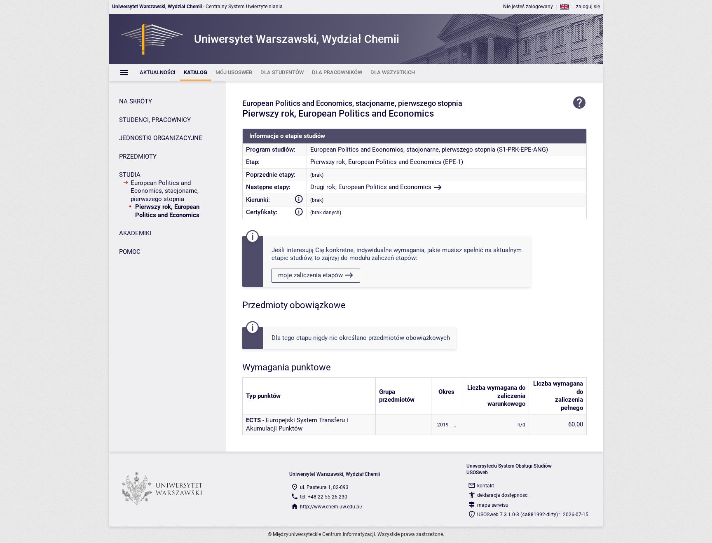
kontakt (485, 486)
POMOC (130, 251)
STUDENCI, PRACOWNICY (155, 120)
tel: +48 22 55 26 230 (323, 497)
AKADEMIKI (135, 233)
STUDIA (130, 174)
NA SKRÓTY (135, 101)
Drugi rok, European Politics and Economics (370, 187)
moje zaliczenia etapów (310, 275)
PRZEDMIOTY (138, 156)
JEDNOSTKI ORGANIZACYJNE (160, 138)
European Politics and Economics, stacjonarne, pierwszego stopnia (165, 191)
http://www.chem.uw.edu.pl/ (331, 507)
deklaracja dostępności (503, 495)
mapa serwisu (492, 505)
